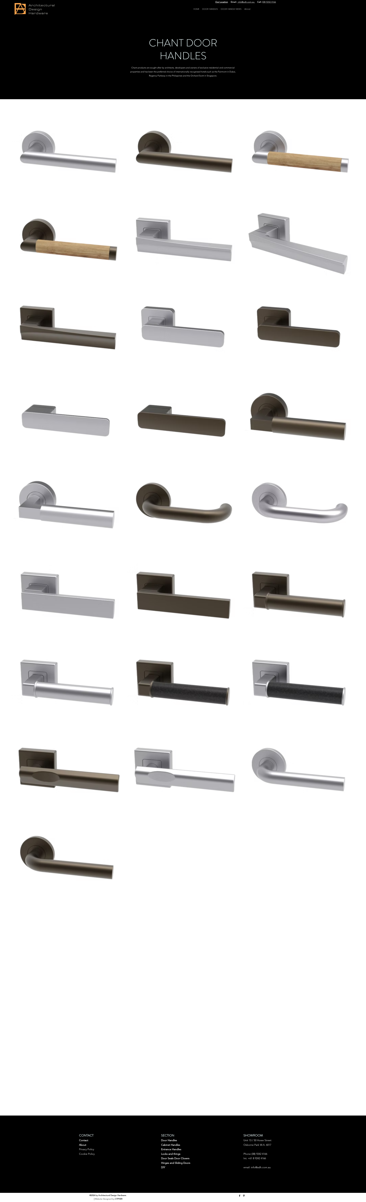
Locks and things (170, 1153)
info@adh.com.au (246, 2)
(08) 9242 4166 (269, 2)
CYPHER (118, 1199)
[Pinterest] (243, 1195)
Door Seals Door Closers (175, 1158)
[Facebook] (239, 1195)
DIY (163, 1167)
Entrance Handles (171, 1149)
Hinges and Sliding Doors (175, 1162)
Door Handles (169, 1140)
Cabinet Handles (170, 1144)
